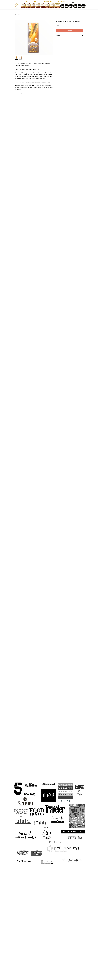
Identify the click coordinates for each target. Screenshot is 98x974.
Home (16, 14)
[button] (72, 1)
